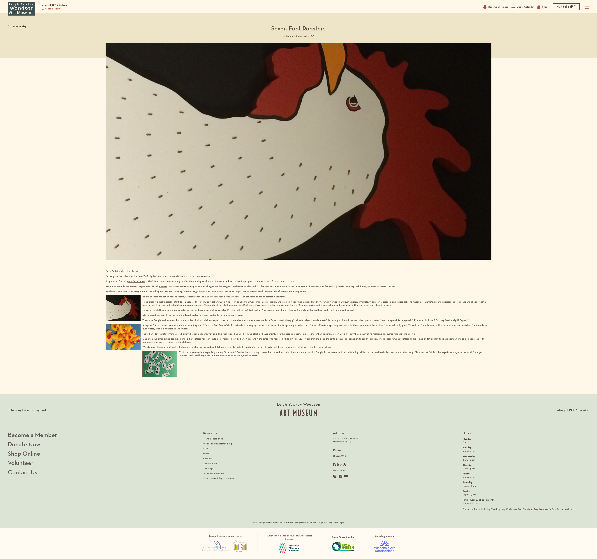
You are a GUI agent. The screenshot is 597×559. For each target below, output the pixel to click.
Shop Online (24, 453)
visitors (163, 286)
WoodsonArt (340, 470)
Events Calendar (525, 6)
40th (136, 281)
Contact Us (22, 472)
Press (206, 453)
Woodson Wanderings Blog (217, 443)
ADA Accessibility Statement (218, 478)
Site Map (208, 468)
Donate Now (24, 444)
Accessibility (210, 463)
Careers (207, 458)
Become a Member (498, 6)
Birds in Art (112, 271)
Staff (205, 448)
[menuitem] (396, 440)
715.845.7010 (339, 455)
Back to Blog (19, 26)
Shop (545, 6)
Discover (419, 352)
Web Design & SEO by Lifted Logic (328, 522)
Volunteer (21, 463)
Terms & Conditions (213, 473)
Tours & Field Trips (213, 438)
